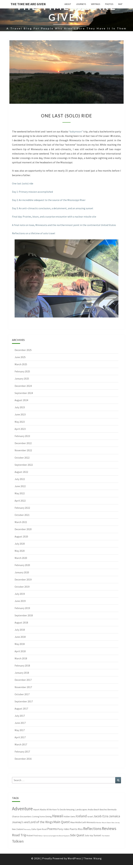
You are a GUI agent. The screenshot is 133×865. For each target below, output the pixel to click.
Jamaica (114, 816)
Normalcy (27, 829)
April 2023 (20, 428)
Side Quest (77, 835)
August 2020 (21, 536)
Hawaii (57, 816)
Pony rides (63, 829)
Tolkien (18, 841)
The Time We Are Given (28, 4)
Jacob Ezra (100, 816)
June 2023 (20, 414)
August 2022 (21, 471)
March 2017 (21, 744)
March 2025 (21, 364)
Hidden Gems (69, 816)
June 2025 (20, 357)
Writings (95, 4)
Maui (72, 822)
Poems (52, 829)
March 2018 (21, 658)
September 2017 (24, 701)
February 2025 (22, 371)
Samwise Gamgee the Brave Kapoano (56, 836)
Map (120, 4)
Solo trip (89, 835)
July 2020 (20, 543)
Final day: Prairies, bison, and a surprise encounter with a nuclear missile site (54, 216)
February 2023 (22, 436)
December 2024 (23, 385)
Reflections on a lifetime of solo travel (33, 233)
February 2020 (22, 565)
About (67, 4)
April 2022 (20, 500)
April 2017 (20, 737)
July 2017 (20, 715)
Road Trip (19, 835)
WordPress (74, 858)
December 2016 (23, 758)
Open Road (42, 829)
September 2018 (24, 615)
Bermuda (111, 809)
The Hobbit (106, 836)
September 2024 (24, 393)
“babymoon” (76, 131)
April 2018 (20, 651)
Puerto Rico (76, 829)
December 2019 (23, 579)
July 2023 (20, 407)
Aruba (90, 809)
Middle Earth (80, 822)
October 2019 (22, 586)
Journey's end (20, 822)
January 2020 (22, 572)
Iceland (81, 816)
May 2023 (20, 421)
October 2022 (22, 457)
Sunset (97, 835)
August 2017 (21, 708)
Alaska (43, 809)
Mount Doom (106, 822)
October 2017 (22, 694)
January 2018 (22, 672)
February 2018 (22, 665)
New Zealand (18, 829)
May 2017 (20, 730)
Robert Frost (32, 835)
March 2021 (21, 522)
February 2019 (22, 608)
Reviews (109, 828)
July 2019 (20, 593)
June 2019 (20, 601)
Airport (36, 809)
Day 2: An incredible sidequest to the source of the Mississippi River (48, 200)
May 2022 (20, 493)
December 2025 (23, 350)
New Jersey (115, 822)
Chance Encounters (21, 816)
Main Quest (61, 822)
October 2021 (22, 515)
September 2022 (24, 464)
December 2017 (23, 679)
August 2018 (21, 622)
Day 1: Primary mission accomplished (32, 191)
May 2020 (20, 550)
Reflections (92, 828)
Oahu (33, 829)
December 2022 (23, 443)
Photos (109, 4)
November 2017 (23, 687)
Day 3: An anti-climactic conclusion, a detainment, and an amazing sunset (52, 208)
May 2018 (20, 644)
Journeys (81, 4)
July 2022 (20, 479)
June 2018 (20, 636)
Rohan (40, 836)
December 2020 (23, 529)
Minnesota (91, 822)
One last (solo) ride (22, 183)
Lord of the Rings (41, 822)
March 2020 (21, 558)
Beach (96, 809)
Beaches (103, 809)
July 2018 (20, 629)
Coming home (38, 816)
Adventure (22, 809)
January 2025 (22, 378)
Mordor (98, 822)
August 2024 (21, 400)
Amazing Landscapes (76, 809)
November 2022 (23, 450)
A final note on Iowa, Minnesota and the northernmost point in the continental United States (64, 225)
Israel (90, 816)
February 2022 (22, 507)
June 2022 (20, 486)
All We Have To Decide (56, 809)
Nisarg (97, 858)
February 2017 (22, 751)
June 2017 (20, 722)
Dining (48, 816)
